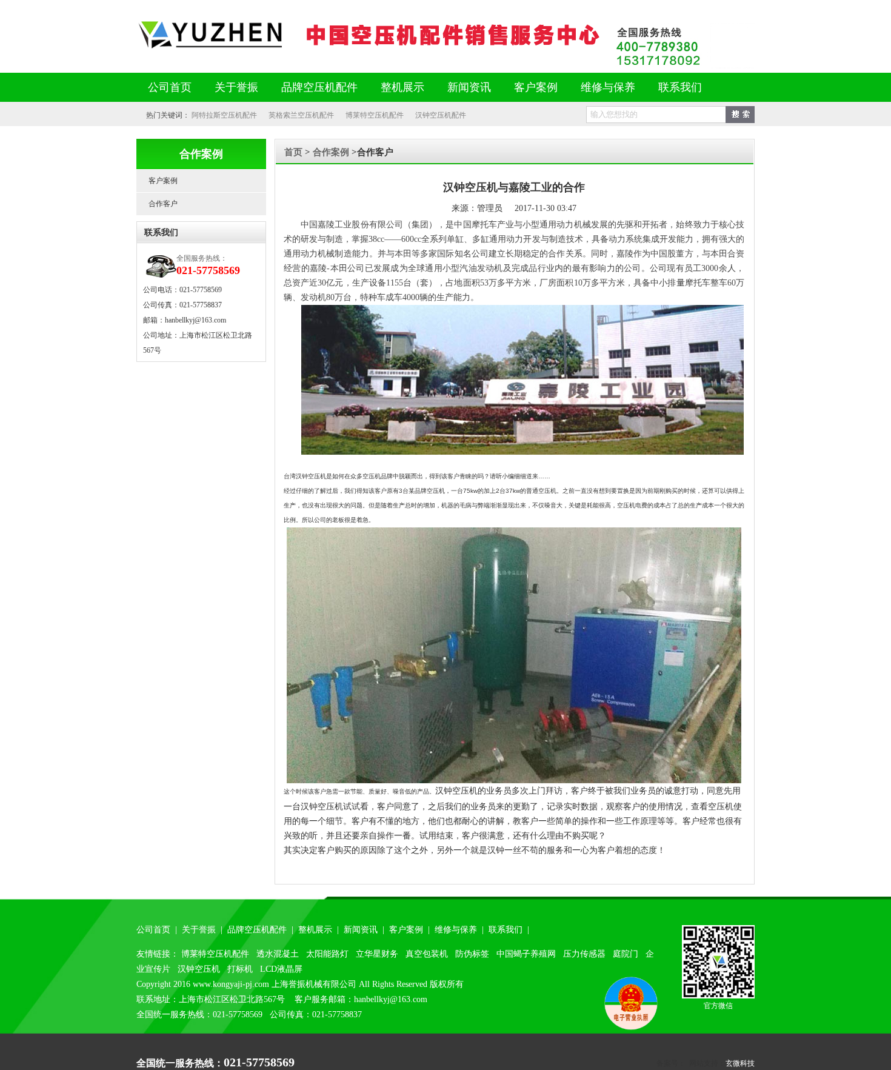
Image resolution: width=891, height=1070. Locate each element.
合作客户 (163, 203)
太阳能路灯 (327, 953)
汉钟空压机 (199, 969)
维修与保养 (608, 87)
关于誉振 (236, 87)
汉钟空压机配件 (440, 115)
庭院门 (625, 953)
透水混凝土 (277, 953)
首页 (293, 152)
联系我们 (680, 87)
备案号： (671, 1063)
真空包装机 (426, 953)
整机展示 (402, 87)
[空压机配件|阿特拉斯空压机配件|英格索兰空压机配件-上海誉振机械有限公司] (372, 48)
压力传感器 (584, 953)
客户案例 (536, 87)
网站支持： (706, 1063)
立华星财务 (377, 953)
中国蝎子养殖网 (526, 953)
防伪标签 (472, 953)
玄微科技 (740, 1063)
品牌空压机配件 (319, 87)
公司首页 (170, 87)
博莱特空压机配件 (374, 115)
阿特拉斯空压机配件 (224, 115)
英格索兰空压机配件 (301, 115)
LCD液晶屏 (281, 969)
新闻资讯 (469, 87)
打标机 (240, 969)
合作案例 (332, 152)
